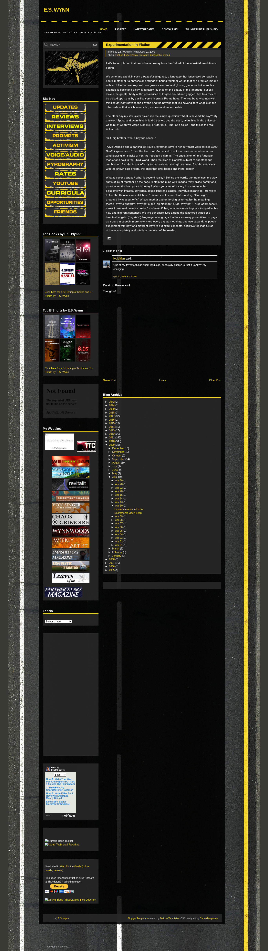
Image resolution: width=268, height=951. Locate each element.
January (117, 555)
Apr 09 (119, 516)
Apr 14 (119, 498)
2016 (112, 419)
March (116, 548)
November (118, 451)
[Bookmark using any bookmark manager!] (57, 834)
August (116, 462)
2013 (112, 430)
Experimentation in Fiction (128, 45)
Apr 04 (119, 534)
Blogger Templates (138, 918)
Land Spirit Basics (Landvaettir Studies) (57, 803)
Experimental (131, 55)
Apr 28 (119, 484)
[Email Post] (108, 238)
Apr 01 (119, 545)
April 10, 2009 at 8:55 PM (125, 276)
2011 (112, 437)
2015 (112, 423)
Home (103, 29)
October (117, 455)
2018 (112, 412)
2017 (112, 416)
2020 (112, 408)
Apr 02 (119, 541)
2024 (112, 405)
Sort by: (49, 775)
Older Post (215, 380)
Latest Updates (144, 29)
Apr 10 (119, 505)
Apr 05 (119, 530)
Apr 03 (119, 537)
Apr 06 (119, 527)
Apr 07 (119, 523)
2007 (112, 562)
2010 (112, 441)
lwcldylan (119, 258)
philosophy (156, 55)
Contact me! (170, 29)
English (119, 55)
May (115, 473)
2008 (112, 559)
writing (166, 55)
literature (144, 55)
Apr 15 (119, 494)
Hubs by (58, 769)
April (115, 477)
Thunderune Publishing (202, 29)
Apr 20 (119, 491)
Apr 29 (119, 480)
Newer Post (109, 380)
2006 (112, 566)
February (117, 552)
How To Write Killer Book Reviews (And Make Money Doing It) (60, 795)
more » (49, 815)
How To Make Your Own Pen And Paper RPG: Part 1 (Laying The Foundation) (60, 781)
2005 (112, 570)
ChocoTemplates (209, 918)
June (115, 469)
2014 (112, 426)
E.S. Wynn (56, 10)
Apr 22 (119, 487)
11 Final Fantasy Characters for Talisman (59, 788)
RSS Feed (120, 29)
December (118, 448)
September (118, 459)
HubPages (68, 815)
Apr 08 (119, 519)
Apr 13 (119, 502)
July (115, 466)
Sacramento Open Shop (128, 512)
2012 (112, 434)
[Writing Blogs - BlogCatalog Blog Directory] (70, 899)
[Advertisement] (176, 585)
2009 (112, 444)
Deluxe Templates (169, 918)
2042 (112, 401)
